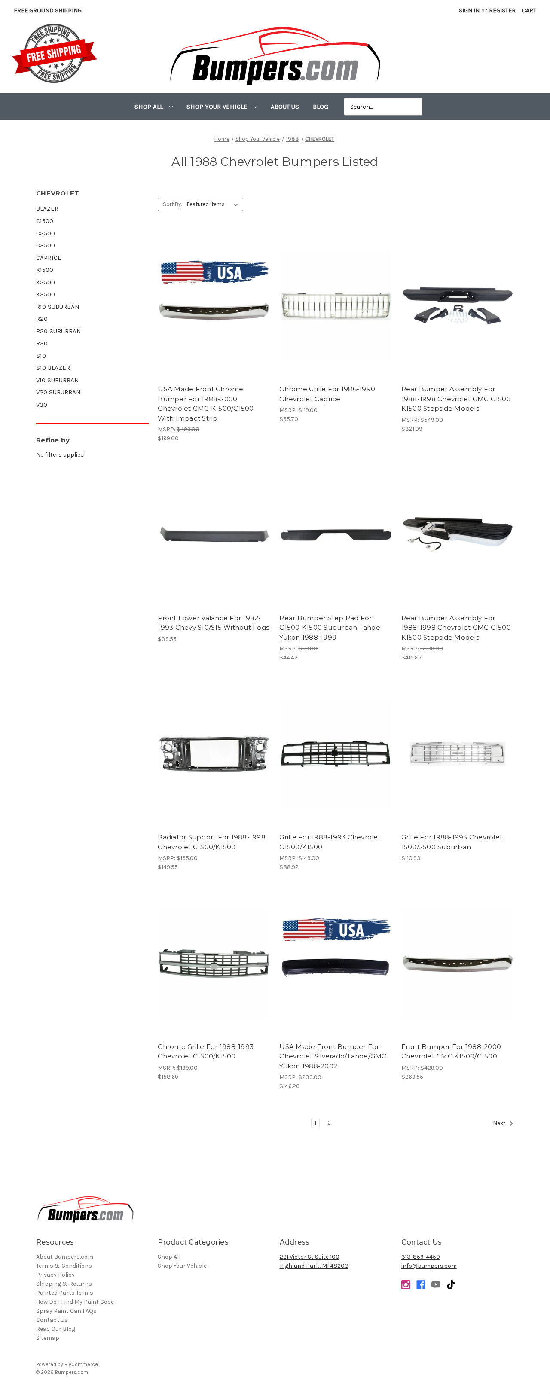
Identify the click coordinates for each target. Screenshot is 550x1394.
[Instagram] (405, 1284)
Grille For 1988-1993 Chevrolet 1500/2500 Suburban (452, 842)
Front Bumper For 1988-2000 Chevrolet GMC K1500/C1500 (451, 1052)
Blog (320, 106)
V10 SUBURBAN (57, 380)
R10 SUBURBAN (57, 307)
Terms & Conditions (64, 1265)
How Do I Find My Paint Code (75, 1302)
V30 (41, 405)
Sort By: (172, 204)
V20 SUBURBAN (58, 392)
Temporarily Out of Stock (214, 313)
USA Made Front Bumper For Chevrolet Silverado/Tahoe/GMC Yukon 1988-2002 (332, 1056)
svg (450, 1284)
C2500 (45, 233)
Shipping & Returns (64, 1283)
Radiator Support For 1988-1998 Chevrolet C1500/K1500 (212, 842)
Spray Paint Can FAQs (66, 1311)
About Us (285, 106)
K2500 (45, 282)
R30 (42, 343)
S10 (41, 356)
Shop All (149, 106)
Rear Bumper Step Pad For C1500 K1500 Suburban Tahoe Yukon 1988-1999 (329, 627)
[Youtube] (435, 1284)
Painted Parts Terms (64, 1292)
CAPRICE (48, 258)
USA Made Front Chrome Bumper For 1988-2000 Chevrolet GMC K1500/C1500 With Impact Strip (206, 403)
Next (500, 1123)
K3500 (45, 294)
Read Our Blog (55, 1329)
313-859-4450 (420, 1256)
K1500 (44, 270)
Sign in (469, 10)
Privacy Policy (55, 1274)
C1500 (44, 221)
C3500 (45, 245)
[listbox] (214, 204)
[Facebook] (420, 1284)
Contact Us (52, 1320)
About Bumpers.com (64, 1256)
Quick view (214, 298)
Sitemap (47, 1338)
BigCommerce (81, 1364)
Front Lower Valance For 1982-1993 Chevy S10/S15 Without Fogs (213, 623)
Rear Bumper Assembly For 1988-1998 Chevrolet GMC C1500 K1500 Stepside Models (456, 398)
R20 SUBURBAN (58, 331)
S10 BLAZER (53, 368)
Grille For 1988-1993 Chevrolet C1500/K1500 (330, 842)
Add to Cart (335, 313)
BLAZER (47, 209)
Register (502, 10)
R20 (42, 319)
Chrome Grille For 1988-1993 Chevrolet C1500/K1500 (206, 1052)
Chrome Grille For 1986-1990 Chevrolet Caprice (327, 394)
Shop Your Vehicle (217, 106)
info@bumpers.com (429, 1265)
